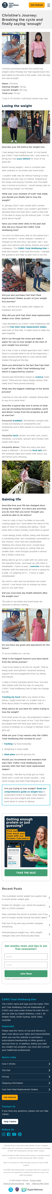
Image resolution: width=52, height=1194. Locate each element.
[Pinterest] (20, 1134)
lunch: (16, 435)
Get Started (37, 5)
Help (28, 1183)
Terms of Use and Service (13, 1183)
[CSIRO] (11, 1189)
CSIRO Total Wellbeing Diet (32, 248)
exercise (34, 566)
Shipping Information (12, 1083)
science (39, 377)
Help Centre (10, 1121)
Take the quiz (26, 872)
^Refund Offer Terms (40, 1183)
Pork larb (37, 450)
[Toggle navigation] (48, 5)
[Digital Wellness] (32, 1189)
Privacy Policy (35, 1180)
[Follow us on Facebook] (8, 1134)
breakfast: (18, 420)
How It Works (9, 1064)
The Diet (6, 1070)
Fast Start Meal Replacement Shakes (20, 1089)
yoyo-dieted (23, 159)
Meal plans (9, 754)
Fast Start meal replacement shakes (28, 327)
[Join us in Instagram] (3, 1134)
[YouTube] (14, 1134)
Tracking (8, 744)
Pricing (5, 1077)
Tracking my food (11, 697)
